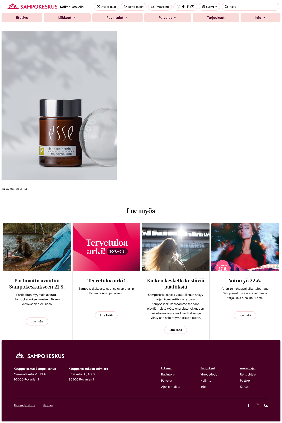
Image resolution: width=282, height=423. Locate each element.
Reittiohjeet (135, 6)
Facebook (188, 6)
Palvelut (165, 17)
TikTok (183, 6)
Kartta (244, 387)
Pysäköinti (162, 6)
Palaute (48, 405)
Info (258, 17)
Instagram (178, 6)
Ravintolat (115, 17)
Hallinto (205, 381)
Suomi (210, 6)
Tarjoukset (216, 17)
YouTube (192, 6)
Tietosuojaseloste (24, 405)
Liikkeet (65, 17)
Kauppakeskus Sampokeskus (32, 6)
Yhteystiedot (209, 374)
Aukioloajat (108, 6)
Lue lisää (37, 321)
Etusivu (22, 17)
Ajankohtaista (170, 387)
